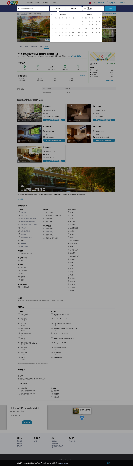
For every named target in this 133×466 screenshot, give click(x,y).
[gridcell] (69, 21)
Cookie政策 (63, 463)
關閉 (108, 463)
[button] (58, 8)
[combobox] (34, 9)
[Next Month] (101, 15)
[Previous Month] (52, 15)
